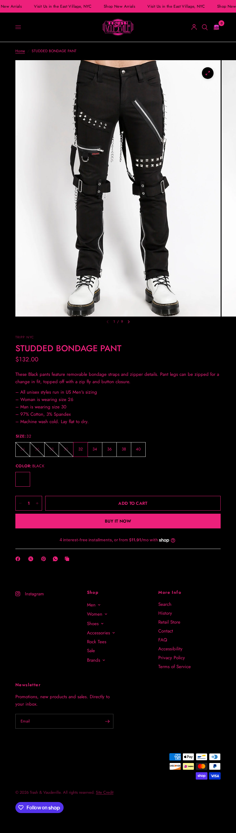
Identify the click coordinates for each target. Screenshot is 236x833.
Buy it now (118, 521)
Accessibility (170, 648)
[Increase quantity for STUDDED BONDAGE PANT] (37, 503)
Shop (93, 592)
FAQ (162, 639)
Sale (91, 650)
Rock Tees (96, 641)
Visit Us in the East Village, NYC (61, 6)
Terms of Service (174, 666)
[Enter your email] (107, 721)
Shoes (93, 623)
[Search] (205, 27)
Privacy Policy (171, 657)
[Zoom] (208, 73)
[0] (215, 27)
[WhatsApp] (56, 558)
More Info (169, 592)
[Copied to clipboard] (68, 558)
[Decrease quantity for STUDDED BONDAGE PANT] (20, 503)
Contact (165, 631)
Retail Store (169, 622)
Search (164, 604)
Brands (93, 660)
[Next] (129, 322)
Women (94, 614)
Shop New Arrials (118, 6)
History (165, 613)
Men (91, 604)
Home (20, 51)
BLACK (22, 479)
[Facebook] (19, 558)
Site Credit (104, 792)
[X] (32, 558)
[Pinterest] (45, 558)
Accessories (98, 632)
